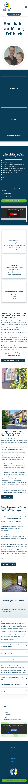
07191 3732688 (14, 14)
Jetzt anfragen (7, 497)
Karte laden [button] (13, 730)
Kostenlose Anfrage (9, 564)
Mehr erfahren (13, 211)
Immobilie (9, 528)
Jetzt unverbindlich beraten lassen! (13, 360)
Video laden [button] (14, 214)
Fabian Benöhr (14, 764)
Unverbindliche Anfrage (14, 40)
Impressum (14, 761)
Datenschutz (14, 758)
